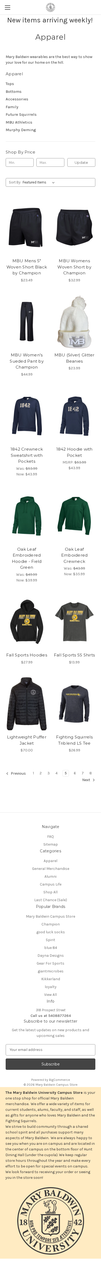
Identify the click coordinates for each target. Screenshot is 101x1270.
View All (50, 994)
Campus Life (50, 884)
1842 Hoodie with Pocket (74, 452)
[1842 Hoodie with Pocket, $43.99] (74, 416)
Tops (10, 83)
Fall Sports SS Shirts (74, 655)
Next (86, 780)
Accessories (17, 99)
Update (81, 162)
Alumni (50, 876)
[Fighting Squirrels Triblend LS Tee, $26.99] (74, 704)
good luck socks (50, 932)
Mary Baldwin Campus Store (50, 916)
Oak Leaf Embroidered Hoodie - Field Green (27, 558)
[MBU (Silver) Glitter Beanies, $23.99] (74, 322)
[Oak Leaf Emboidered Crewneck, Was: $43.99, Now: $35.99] (74, 516)
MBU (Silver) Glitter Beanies (74, 358)
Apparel (50, 861)
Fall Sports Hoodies (26, 655)
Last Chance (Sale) (50, 900)
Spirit (50, 940)
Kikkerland (50, 979)
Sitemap (50, 844)
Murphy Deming (21, 129)
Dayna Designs (50, 955)
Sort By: (15, 182)
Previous (18, 773)
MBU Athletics (19, 122)
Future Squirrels (21, 114)
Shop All (50, 892)
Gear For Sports (50, 963)
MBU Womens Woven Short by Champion (74, 266)
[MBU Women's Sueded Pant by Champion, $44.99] (26, 322)
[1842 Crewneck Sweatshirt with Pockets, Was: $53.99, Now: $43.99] (26, 416)
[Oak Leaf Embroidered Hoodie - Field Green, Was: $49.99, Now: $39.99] (26, 516)
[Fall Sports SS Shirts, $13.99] (74, 622)
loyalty (51, 987)
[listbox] (40, 182)
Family (12, 106)
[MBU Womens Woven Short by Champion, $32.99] (74, 227)
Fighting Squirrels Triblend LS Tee (74, 740)
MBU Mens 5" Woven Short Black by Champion (26, 266)
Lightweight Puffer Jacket (26, 740)
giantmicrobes (51, 971)
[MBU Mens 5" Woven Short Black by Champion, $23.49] (26, 227)
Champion (50, 924)
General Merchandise (50, 868)
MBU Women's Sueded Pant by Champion (27, 361)
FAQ (50, 836)
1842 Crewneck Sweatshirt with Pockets (27, 455)
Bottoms (14, 91)
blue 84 (50, 947)
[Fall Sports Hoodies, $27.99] (26, 622)
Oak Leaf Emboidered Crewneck (74, 555)
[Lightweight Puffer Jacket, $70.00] (26, 704)
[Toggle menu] (7, 7)
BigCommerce (59, 1080)
